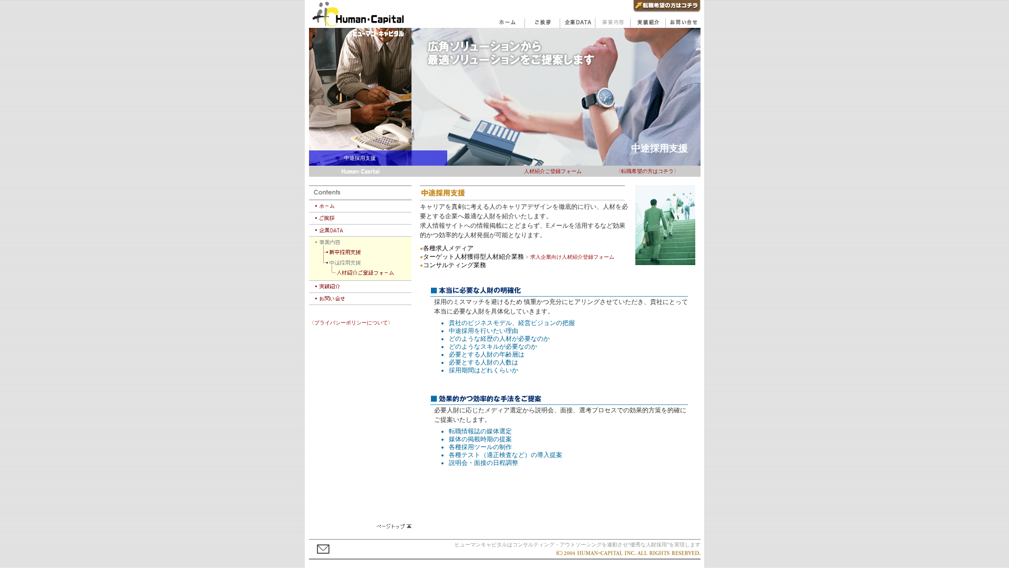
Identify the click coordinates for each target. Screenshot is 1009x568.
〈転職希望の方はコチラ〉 (647, 171)
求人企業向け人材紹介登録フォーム (572, 257)
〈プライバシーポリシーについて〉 (351, 323)
